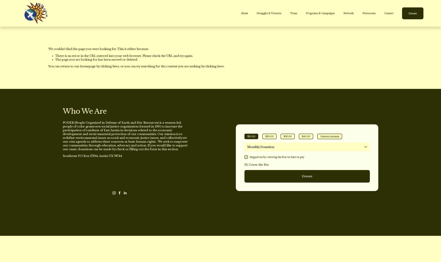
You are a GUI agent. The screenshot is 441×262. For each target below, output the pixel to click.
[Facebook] (119, 193)
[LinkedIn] (125, 193)
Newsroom (369, 13)
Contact (388, 13)
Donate (413, 13)
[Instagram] (114, 193)
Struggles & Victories (269, 13)
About (244, 13)
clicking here (110, 66)
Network (348, 13)
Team (293, 13)
